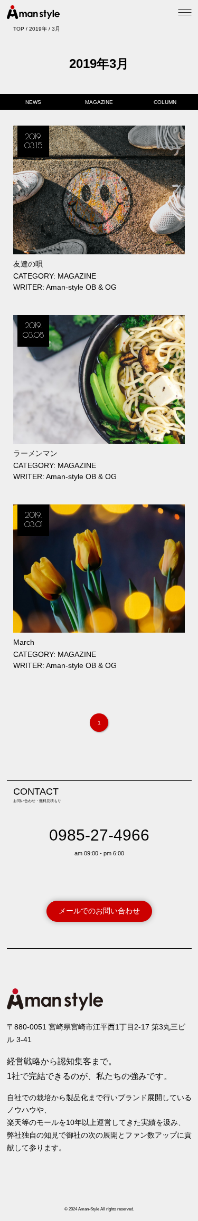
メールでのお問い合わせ (99, 911)
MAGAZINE (99, 102)
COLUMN (165, 102)
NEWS (33, 102)
